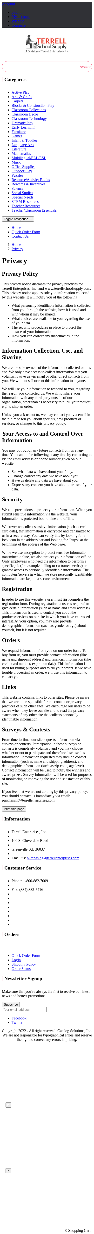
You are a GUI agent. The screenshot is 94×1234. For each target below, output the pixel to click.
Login (16, 960)
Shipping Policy (24, 964)
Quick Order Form (26, 955)
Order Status (21, 969)
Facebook (19, 1018)
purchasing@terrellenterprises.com (53, 858)
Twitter (17, 1022)
